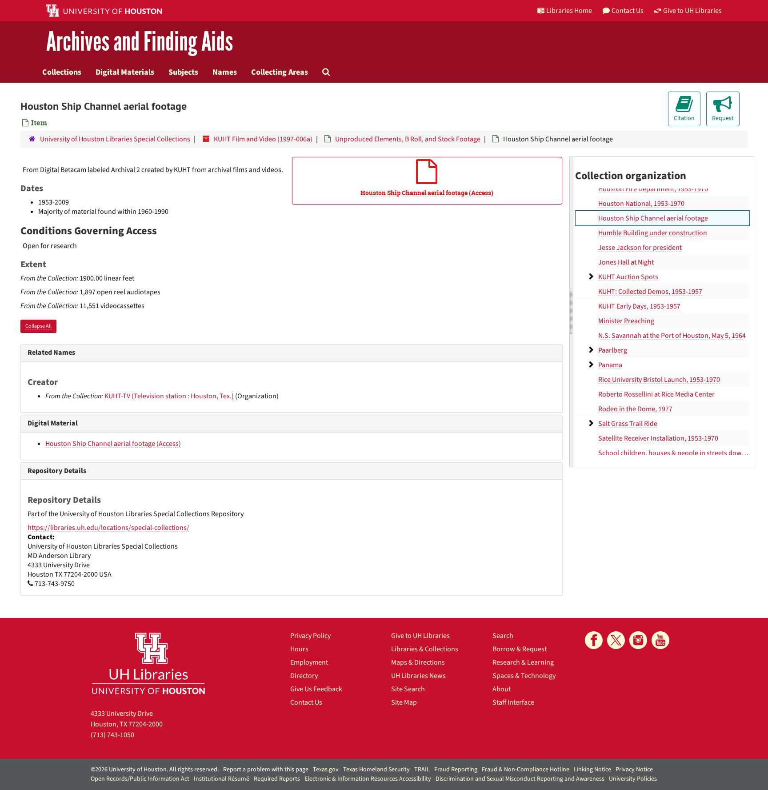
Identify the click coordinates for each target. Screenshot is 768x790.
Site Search (408, 689)
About (501, 689)
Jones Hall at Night (626, 262)
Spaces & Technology (524, 676)
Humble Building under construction (652, 233)
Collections (61, 72)
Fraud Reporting (455, 769)
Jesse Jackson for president (640, 248)
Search (502, 636)
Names (224, 72)
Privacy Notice (634, 769)
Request (723, 118)
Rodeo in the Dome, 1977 (635, 409)
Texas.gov (326, 769)
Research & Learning (523, 662)
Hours (299, 649)
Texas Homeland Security (376, 769)
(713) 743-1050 (112, 735)
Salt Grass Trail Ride (627, 424)
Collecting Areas (279, 72)
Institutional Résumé (221, 778)
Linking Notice (592, 769)
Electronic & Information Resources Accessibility (367, 778)
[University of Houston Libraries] (148, 663)
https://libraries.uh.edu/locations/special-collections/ (108, 528)
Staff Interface (513, 702)
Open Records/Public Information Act (140, 778)
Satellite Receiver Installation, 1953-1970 (658, 438)
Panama (610, 365)
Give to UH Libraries (420, 636)
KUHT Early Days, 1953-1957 (639, 306)
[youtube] (660, 640)
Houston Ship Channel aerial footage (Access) (113, 444)
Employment (309, 662)
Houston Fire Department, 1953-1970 (653, 189)
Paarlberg (612, 350)
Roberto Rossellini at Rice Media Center (656, 394)
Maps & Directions (418, 662)
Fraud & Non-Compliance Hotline (525, 769)
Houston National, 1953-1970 (641, 204)
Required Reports (277, 778)
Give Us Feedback (316, 689)
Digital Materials (125, 72)
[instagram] (638, 640)
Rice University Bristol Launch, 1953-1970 (659, 380)
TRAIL (422, 769)
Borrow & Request (519, 649)
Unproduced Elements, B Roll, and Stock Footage (407, 139)
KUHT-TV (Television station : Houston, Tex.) (169, 396)
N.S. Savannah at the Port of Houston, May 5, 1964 (672, 336)
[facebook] (594, 640)
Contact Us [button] (628, 11)
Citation (684, 118)
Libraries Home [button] (569, 11)
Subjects (183, 72)
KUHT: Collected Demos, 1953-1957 (650, 292)
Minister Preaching (626, 321)
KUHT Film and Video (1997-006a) (263, 139)
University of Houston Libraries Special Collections (115, 139)
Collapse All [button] (38, 326)
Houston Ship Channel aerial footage (653, 218)
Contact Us (306, 702)
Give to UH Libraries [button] (692, 11)
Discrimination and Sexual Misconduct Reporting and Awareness (520, 778)
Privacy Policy (310, 636)
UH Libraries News (418, 676)
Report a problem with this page (265, 769)
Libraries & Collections (424, 649)
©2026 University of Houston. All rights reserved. (155, 769)
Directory (304, 676)
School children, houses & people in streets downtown (679, 453)
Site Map (404, 702)
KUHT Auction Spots (628, 277)
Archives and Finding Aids (139, 42)
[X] (616, 640)
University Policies (633, 778)
